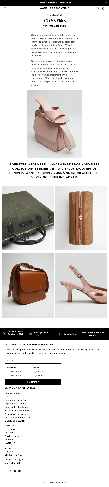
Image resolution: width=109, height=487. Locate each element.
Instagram (68, 177)
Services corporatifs (15, 436)
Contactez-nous (13, 393)
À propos (9, 426)
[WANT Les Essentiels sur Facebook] (7, 471)
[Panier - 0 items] (103, 8)
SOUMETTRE (33, 382)
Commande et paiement (17, 407)
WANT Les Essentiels (57, 483)
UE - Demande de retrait (17, 417)
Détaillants (10, 433)
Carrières (9, 439)
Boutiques (10, 429)
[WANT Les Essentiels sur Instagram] (16, 471)
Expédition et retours (15, 403)
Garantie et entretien (16, 400)
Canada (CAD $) (13, 459)
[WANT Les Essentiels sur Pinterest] (11, 471)
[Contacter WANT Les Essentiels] (20, 471)
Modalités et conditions (17, 410)
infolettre (86, 173)
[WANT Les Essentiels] (54, 8)
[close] (106, 2)
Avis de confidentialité (16, 414)
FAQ (7, 396)
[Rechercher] (98, 8)
